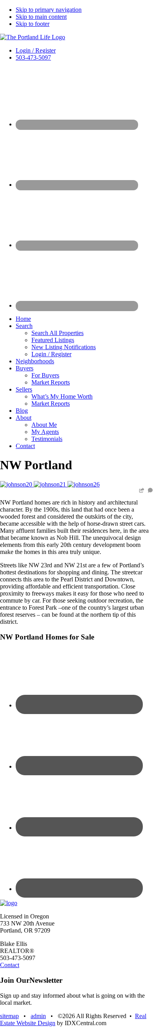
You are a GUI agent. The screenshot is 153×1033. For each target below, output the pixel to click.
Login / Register (36, 50)
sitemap (9, 1016)
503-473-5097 (33, 57)
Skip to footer (32, 23)
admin (38, 1016)
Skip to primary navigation (49, 9)
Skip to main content (41, 16)
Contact (9, 965)
